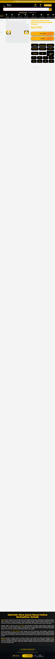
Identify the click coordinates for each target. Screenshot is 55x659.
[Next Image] (26, 32)
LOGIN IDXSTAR (16, 631)
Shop (4, 6)
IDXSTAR (3, 619)
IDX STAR (21, 625)
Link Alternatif (39, 656)
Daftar (27, 655)
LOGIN (42, 38)
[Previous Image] (8, 32)
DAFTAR (42, 33)
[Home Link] (11, 5)
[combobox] (26, 9)
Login (16, 655)
